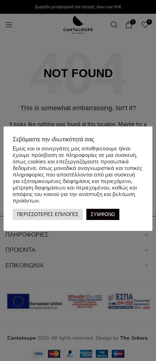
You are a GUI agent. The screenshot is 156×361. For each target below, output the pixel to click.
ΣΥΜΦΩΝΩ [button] (103, 214)
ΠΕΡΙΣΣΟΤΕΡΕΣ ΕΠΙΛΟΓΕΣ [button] (47, 214)
